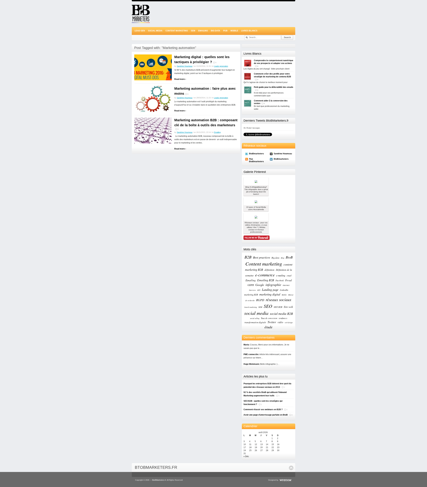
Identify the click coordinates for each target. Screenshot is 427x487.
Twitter (272, 322)
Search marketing (250, 307)
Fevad (288, 280)
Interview (252, 290)
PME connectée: (251, 354)
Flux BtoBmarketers (256, 160)
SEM (193, 31)
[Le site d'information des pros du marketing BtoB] (141, 21)
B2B (248, 257)
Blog (282, 258)
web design (289, 322)
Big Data (215, 31)
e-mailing (280, 275)
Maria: (247, 345)
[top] (291, 468)
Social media (155, 31)
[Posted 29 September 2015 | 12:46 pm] (256, 217)
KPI (258, 290)
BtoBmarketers (256, 153)
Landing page (270, 289)
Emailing (203, 31)
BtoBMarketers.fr (156, 467)
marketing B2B (251, 294)
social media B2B (281, 313)
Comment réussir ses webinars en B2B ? (263, 409)
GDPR (251, 285)
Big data (275, 257)
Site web (288, 306)
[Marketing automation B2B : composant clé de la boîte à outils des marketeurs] (153, 130)
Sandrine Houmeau (184, 66)
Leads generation (221, 66)
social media (256, 313)
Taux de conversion (269, 318)
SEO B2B (278, 306)
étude (269, 326)
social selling (254, 318)
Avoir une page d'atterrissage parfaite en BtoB (266, 415)
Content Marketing (176, 31)
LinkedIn (284, 289)
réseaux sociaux (278, 299)
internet (286, 285)
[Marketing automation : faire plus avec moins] (153, 99)
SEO (268, 306)
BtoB (289, 257)
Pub (225, 31)
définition (269, 269)
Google (259, 285)
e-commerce (265, 274)
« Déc (246, 456)
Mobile (234, 31)
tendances (283, 318)
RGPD (260, 300)
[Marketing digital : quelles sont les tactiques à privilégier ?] (153, 67)
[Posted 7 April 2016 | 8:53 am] (256, 181)
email (289, 275)
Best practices (261, 257)
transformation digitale (255, 322)
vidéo (280, 322)
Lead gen (140, 31)
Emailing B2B (265, 280)
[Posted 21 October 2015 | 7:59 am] (256, 201)
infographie (273, 284)
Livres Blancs (249, 31)
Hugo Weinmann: (252, 364)
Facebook (280, 280)
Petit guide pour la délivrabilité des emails (273, 87)
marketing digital (269, 294)
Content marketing (263, 263)
